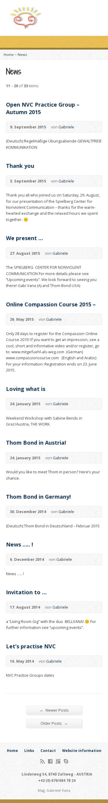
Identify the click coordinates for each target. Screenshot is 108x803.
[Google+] (58, 761)
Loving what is (25, 388)
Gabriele (66, 127)
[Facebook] (50, 761)
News (22, 54)
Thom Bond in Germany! (38, 496)
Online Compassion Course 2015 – (51, 304)
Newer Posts (54, 710)
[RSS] (42, 761)
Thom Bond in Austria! (36, 442)
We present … (24, 238)
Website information (81, 750)
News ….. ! (19, 544)
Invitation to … (26, 592)
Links (29, 750)
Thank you (20, 165)
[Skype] (66, 761)
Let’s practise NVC (31, 646)
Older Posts (54, 723)
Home (9, 54)
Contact (48, 750)
